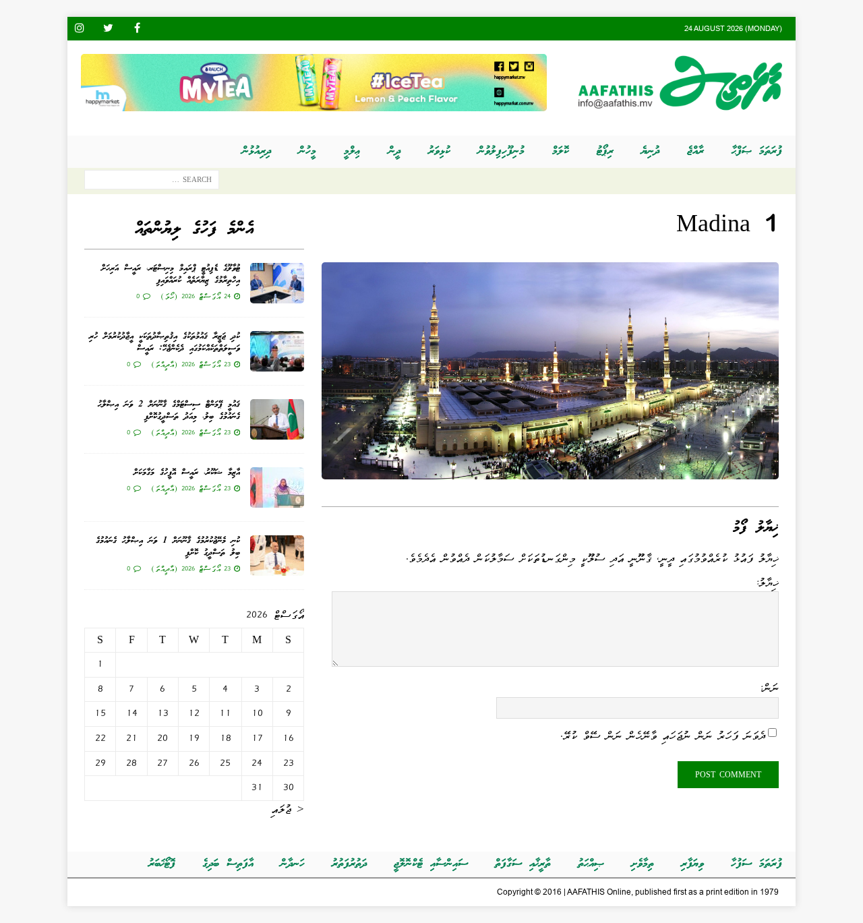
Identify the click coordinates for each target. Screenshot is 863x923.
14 (132, 713)
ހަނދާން (292, 864)
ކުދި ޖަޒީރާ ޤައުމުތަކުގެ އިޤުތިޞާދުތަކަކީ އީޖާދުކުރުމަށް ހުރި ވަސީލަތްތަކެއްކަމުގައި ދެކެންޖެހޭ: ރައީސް (164, 343)
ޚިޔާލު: (767, 582)
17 (257, 738)
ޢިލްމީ (352, 151)
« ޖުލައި (287, 809)
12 (194, 713)
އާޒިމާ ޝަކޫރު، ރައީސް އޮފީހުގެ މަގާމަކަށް (186, 473)
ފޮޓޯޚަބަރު (161, 864)
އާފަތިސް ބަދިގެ (228, 864)
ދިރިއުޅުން (256, 151)
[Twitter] (108, 28)
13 (163, 713)
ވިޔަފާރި (692, 864)
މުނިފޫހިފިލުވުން (501, 151)
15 (100, 713)
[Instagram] (79, 28)
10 (257, 713)
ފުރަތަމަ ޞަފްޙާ (757, 151)
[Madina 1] (550, 470)
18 (225, 738)
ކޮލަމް (560, 151)
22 (100, 738)
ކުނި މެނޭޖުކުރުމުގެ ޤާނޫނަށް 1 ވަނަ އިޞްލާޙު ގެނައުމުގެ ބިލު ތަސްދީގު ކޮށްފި (168, 547)
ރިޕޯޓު (605, 151)
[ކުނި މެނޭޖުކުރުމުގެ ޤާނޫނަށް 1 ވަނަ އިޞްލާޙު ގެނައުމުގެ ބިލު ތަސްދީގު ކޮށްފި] (277, 555)
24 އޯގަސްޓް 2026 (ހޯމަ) (195, 296)
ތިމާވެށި (642, 864)
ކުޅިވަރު (439, 151)
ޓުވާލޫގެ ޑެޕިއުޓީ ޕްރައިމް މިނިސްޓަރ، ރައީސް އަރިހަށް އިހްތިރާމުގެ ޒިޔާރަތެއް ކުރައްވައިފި (170, 275)
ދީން (394, 151)
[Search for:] (151, 182)
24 (256, 763)
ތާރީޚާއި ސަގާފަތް (523, 864)
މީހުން (307, 151)
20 (162, 738)
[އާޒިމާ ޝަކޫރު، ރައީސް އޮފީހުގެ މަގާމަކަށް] (277, 487)
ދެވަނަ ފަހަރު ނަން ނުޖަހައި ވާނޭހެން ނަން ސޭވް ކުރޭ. (662, 735)
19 (194, 738)
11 (225, 713)
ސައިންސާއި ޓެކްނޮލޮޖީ (431, 864)
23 (288, 763)
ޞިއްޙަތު (591, 864)
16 (288, 738)
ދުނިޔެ (650, 151)
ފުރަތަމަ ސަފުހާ (756, 864)
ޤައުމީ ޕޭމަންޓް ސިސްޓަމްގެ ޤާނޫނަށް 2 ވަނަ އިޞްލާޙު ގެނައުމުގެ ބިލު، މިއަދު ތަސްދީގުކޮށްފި (169, 411)
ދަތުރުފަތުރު (349, 864)
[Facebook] (137, 28)
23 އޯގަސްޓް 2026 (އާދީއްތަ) (191, 364)
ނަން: (769, 687)
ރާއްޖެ (695, 151)
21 (132, 738)
